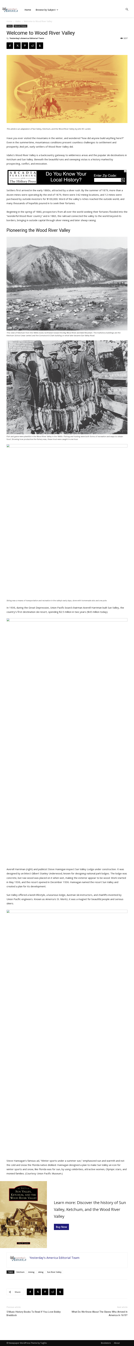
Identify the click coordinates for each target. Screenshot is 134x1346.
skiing (40, 1272)
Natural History (20, 26)
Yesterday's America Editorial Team (26, 38)
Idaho (18, 21)
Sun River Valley (54, 1272)
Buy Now (61, 1227)
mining (31, 1272)
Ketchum (21, 1272)
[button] (127, 9)
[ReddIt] (32, 45)
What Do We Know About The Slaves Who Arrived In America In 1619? (99, 1313)
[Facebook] (10, 45)
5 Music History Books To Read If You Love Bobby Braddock (34, 1313)
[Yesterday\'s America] (10, 9)
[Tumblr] (40, 45)
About (117, 1343)
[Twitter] (17, 45)
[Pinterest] (25, 45)
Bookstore (106, 1343)
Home (9, 21)
